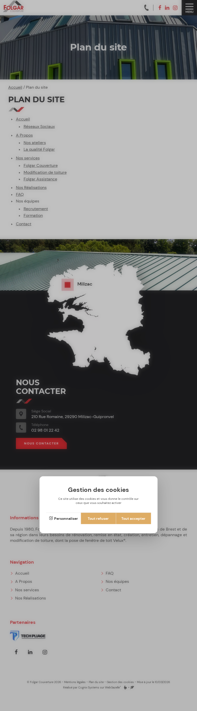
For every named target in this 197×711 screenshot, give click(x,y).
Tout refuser (98, 518)
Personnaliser (66, 518)
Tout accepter (133, 518)
